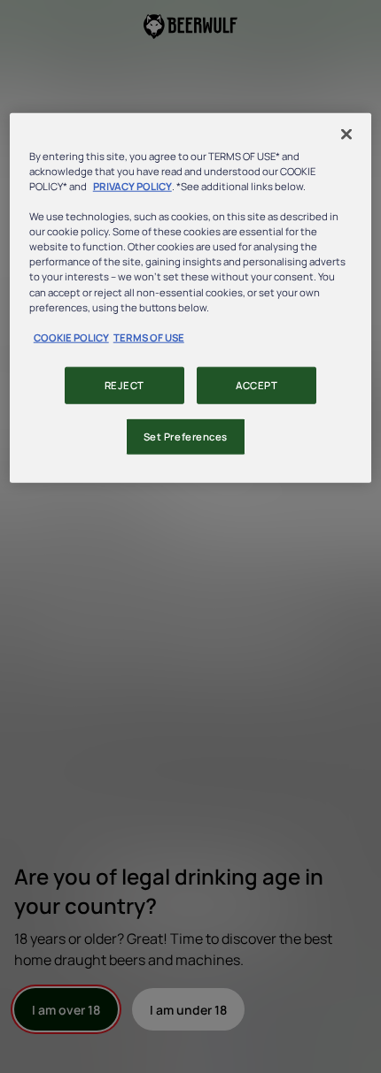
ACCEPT (256, 384)
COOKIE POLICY (71, 336)
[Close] (346, 134)
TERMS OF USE (148, 336)
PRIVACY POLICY (132, 186)
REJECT (124, 384)
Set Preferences (186, 435)
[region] (191, 298)
